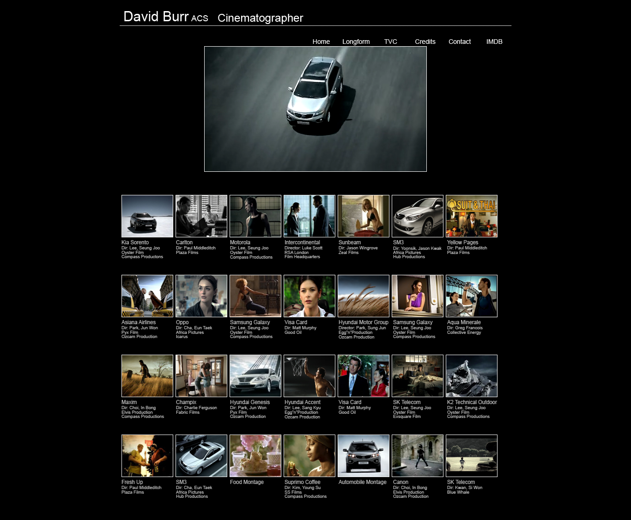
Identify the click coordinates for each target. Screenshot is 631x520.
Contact (460, 41)
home (321, 41)
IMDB (494, 41)
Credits (425, 41)
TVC (390, 41)
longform (356, 41)
